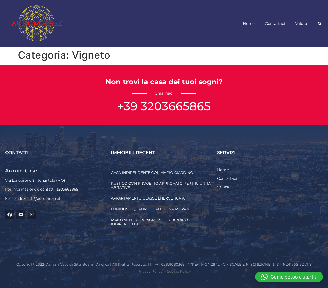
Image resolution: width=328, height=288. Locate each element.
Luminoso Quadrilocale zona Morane (151, 209)
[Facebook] (9, 214)
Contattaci (275, 23)
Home (249, 23)
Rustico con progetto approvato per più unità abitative (161, 185)
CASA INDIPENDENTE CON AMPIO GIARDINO (152, 172)
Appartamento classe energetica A (148, 198)
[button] (319, 23)
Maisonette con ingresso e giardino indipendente (149, 221)
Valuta (301, 23)
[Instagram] (32, 214)
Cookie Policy (179, 271)
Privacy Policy (150, 271)
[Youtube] (20, 214)
